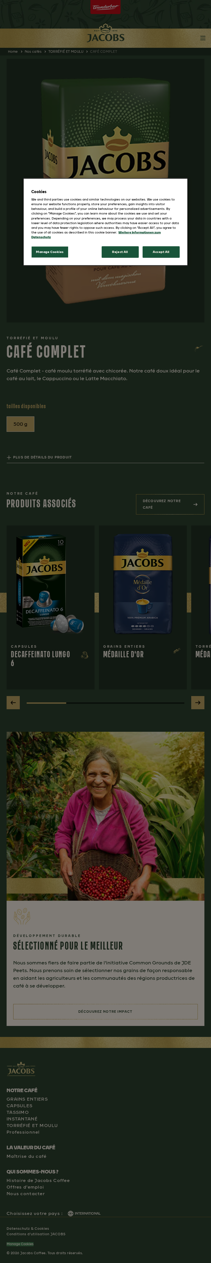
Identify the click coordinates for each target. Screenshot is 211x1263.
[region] (105, 222)
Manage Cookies (50, 252)
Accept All (161, 252)
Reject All (120, 252)
